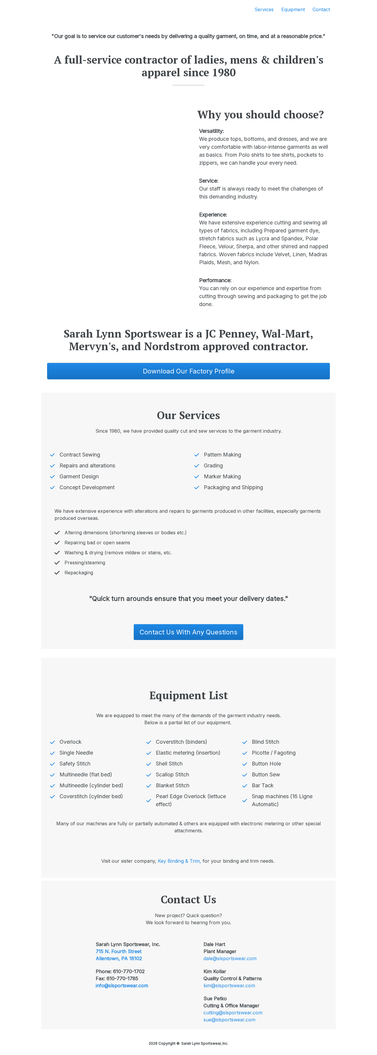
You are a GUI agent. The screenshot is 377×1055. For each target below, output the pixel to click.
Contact (321, 9)
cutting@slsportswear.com (233, 1013)
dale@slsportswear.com (230, 958)
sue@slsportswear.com (229, 1020)
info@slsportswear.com (122, 985)
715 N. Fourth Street (118, 951)
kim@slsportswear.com (229, 985)
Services (264, 9)
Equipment (293, 9)
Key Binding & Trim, (180, 861)
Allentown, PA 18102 (119, 958)
